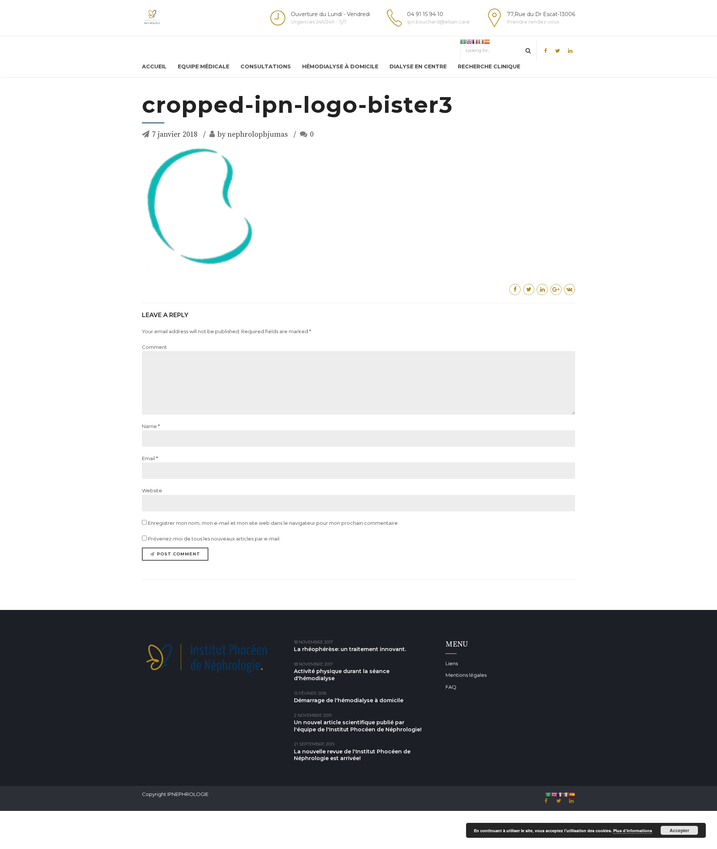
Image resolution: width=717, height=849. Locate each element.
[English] (469, 41)
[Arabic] (463, 41)
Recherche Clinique (489, 66)
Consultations (265, 66)
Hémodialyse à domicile (340, 66)
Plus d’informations (632, 830)
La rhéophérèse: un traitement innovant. (350, 649)
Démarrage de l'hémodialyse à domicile (348, 700)
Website (152, 490)
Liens (452, 663)
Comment (154, 347)
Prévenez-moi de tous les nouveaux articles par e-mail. (214, 539)
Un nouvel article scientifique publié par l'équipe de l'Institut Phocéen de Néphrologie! (358, 726)
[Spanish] (487, 41)
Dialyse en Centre (418, 66)
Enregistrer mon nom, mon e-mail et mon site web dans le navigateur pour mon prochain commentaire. (273, 523)
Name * (151, 426)
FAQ (451, 687)
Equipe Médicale (203, 66)
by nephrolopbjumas (252, 134)
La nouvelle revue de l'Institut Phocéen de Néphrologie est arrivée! (352, 755)
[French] (475, 41)
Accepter (679, 830)
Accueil (154, 66)
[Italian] (481, 41)
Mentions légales (466, 675)
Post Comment (178, 554)
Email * (150, 458)
